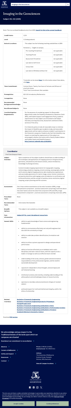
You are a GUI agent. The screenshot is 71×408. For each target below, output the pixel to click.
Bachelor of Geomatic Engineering (28, 299)
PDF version (13, 317)
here (40, 80)
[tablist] (40, 4)
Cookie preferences (52, 404)
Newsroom (4, 357)
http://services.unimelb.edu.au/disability (38, 141)
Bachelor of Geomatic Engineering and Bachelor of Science (36, 310)
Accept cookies (18, 404)
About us (4, 347)
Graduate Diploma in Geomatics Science (30, 312)
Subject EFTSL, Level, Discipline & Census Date (32, 215)
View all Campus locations (45, 363)
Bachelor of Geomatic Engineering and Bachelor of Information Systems (41, 308)
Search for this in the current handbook (49, 30)
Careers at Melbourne (8, 350)
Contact (4, 361)
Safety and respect (7, 354)
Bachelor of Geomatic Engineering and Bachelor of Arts (35, 306)
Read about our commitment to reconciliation (16, 341)
